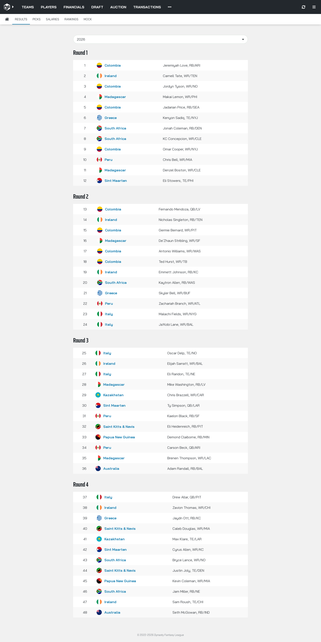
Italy (109, 314)
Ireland (111, 76)
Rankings (71, 19)
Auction (118, 7)
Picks (37, 19)
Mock (88, 19)
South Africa (115, 128)
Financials (74, 7)
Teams (28, 7)
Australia (111, 468)
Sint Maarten (116, 180)
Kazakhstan (113, 395)
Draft (97, 7)
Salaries (52, 19)
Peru (108, 159)
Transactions (147, 7)
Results (21, 19)
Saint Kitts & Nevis (119, 426)
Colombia (113, 65)
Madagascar (115, 97)
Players (49, 7)
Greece (111, 117)
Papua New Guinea (119, 437)
